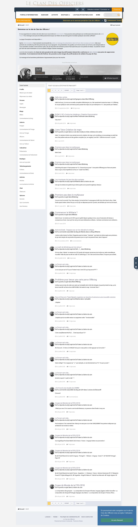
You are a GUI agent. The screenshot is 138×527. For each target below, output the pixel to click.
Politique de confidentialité (70, 517)
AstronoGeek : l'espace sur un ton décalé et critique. (74, 230)
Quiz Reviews (23, 206)
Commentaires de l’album (27, 140)
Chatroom (22, 191)
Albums (22, 136)
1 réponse (71, 291)
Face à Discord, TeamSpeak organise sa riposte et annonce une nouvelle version (85, 297)
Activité (55, 15)
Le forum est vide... (62, 264)
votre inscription (28, 43)
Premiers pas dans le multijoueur (67, 147)
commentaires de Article (27, 184)
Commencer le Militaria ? (66, 212)
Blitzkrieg (92, 116)
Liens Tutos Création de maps (68, 130)
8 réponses (72, 258)
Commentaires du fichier (27, 173)
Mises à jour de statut (26, 93)
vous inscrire (60, 34)
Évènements (23, 151)
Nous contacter (87, 517)
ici (41, 39)
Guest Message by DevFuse (69, 62)
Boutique (64, 15)
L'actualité (87, 299)
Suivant (66, 90)
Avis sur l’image (24, 133)
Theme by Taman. (78, 521)
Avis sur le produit (25, 162)
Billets (21, 115)
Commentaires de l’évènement (28, 155)
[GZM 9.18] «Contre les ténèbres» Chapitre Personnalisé (76, 114)
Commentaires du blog (26, 118)
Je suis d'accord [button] (117, 520)
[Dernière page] (71, 90)
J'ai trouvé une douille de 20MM (67, 388)
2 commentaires (76, 241)
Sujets (21, 104)
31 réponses (72, 273)
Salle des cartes (61, 97)
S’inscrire (117, 9)
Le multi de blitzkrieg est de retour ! (68, 247)
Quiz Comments (24, 202)
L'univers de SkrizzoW (94, 390)
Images (22, 126)
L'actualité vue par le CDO (83, 15)
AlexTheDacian (80, 116)
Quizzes (22, 199)
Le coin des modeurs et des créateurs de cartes (87, 132)
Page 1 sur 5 (80, 90)
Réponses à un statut (26, 96)
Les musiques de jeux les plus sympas (69, 180)
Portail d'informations (29, 15)
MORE (98, 15)
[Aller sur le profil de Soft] (52, 98)
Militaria (74, 214)
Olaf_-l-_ (78, 249)
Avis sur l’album (24, 144)
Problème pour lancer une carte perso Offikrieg (76, 279)
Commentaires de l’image (27, 129)
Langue (48, 517)
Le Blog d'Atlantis (94, 232)
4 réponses (72, 123)
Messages (23, 107)
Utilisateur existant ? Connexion (97, 9)
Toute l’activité (24, 85)
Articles (22, 180)
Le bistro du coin (89, 181)
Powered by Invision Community (63, 521)
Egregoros (78, 99)
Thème (55, 517)
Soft (56, 99)
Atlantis (77, 181)
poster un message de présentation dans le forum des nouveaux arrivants (72, 43)
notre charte (93, 52)
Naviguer (44, 15)
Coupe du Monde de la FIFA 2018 (67, 403)
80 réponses (76, 108)
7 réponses (71, 412)
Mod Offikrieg (89, 99)
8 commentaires (73, 397)
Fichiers (22, 169)
